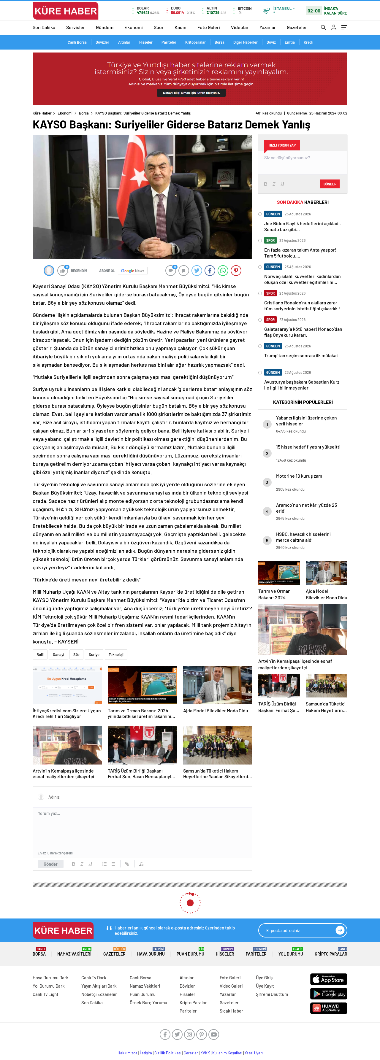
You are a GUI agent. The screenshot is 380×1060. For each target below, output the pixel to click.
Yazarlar (267, 27)
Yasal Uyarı (254, 1053)
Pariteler (169, 42)
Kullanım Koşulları (227, 1053)
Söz (76, 654)
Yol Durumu (290, 951)
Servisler (75, 27)
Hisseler (146, 42)
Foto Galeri (208, 27)
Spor (159, 27)
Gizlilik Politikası (167, 1053)
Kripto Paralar (331, 951)
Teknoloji (116, 654)
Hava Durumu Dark (51, 977)
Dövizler (102, 42)
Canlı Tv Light (45, 994)
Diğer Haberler (245, 42)
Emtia (290, 42)
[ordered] (104, 863)
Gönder (51, 864)
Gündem (104, 27)
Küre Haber (42, 113)
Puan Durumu (190, 951)
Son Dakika (44, 27)
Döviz (271, 42)
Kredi (308, 42)
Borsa (219, 42)
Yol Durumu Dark (49, 986)
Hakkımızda (127, 1053)
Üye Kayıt (265, 986)
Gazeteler (297, 27)
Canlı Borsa (77, 42)
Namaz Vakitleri (74, 951)
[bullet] (113, 863)
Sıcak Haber (231, 1010)
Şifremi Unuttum (272, 994)
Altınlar (124, 42)
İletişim (146, 1053)
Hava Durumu (151, 951)
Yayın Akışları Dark (99, 986)
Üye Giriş (264, 977)
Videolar (239, 27)
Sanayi (58, 654)
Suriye (94, 654)
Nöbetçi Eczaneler (99, 994)
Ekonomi (133, 27)
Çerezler (191, 1053)
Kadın (180, 27)
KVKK (205, 1053)
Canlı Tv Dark (93, 977)
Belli (40, 654)
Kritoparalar (195, 42)
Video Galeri (231, 986)
